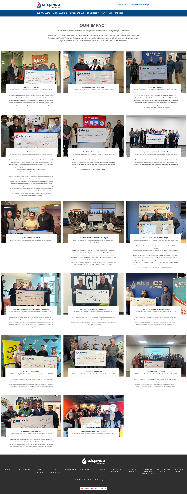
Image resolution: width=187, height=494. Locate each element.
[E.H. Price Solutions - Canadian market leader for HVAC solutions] (48, 5)
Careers (119, 13)
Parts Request (136, 5)
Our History (93, 13)
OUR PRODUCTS (23, 470)
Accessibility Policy (163, 470)
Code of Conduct (132, 470)
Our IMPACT (85, 470)
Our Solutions (60, 13)
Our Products (43, 13)
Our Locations (77, 13)
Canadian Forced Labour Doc (148, 471)
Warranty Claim (123, 5)
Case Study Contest (179, 470)
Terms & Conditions (117, 470)
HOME (7, 470)
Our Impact (106, 13)
